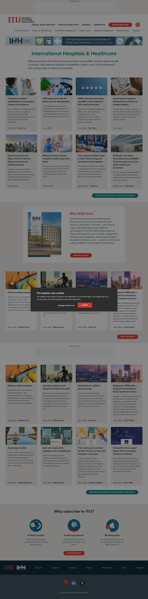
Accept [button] (85, 305)
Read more (76, 299)
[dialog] (74, 299)
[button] (66, 305)
